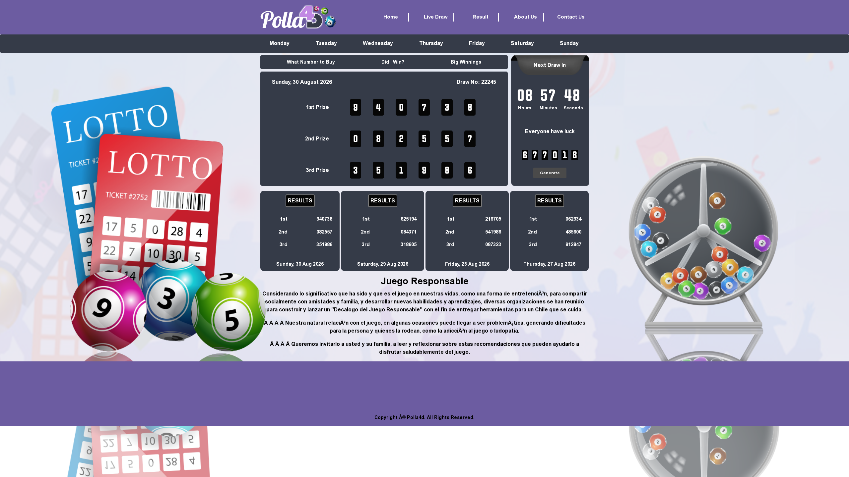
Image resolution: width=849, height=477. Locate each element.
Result (481, 17)
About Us (525, 17)
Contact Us (571, 17)
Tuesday (326, 43)
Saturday (522, 43)
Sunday (569, 43)
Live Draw (436, 17)
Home (390, 17)
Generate (550, 173)
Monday (280, 43)
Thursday (431, 43)
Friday (477, 43)
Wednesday (378, 43)
